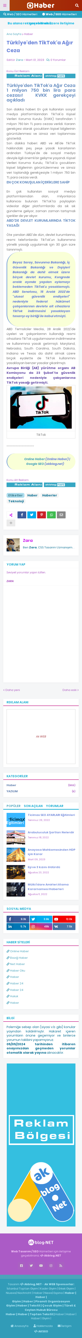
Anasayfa (21, 1326)
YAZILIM (41, 791)
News (48, 1293)
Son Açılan (33, 806)
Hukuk (13, 996)
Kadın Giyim (48, 1288)
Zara (28, 540)
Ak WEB (41, 736)
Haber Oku (17, 971)
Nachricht (24, 1293)
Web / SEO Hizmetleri (21, 14)
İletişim (66, 1326)
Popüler (14, 806)
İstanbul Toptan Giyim (22, 1288)
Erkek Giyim (66, 1288)
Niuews (11, 1293)
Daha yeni (12, 690)
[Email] (61, 514)
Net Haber (17, 964)
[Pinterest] (41, 514)
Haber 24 (16, 983)
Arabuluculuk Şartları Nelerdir (51, 832)
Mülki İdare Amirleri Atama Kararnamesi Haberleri (48, 886)
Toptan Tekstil (41, 1314)
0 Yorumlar (58, 60)
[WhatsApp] (51, 514)
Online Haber (19, 951)
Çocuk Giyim (52, 1305)
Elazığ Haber (18, 958)
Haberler (49, 495)
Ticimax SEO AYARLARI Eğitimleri (51, 815)
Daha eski (70, 690)
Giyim (16, 1301)
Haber (28, 34)
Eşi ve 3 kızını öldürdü (44, 867)
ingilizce (45, 1277)
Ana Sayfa (14, 34)
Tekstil (34, 1305)
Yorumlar (54, 806)
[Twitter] (31, 514)
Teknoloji (16, 501)
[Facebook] (21, 514)
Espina (58, 1293)
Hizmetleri (61, 14)
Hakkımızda (44, 1326)
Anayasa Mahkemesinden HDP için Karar (51, 852)
